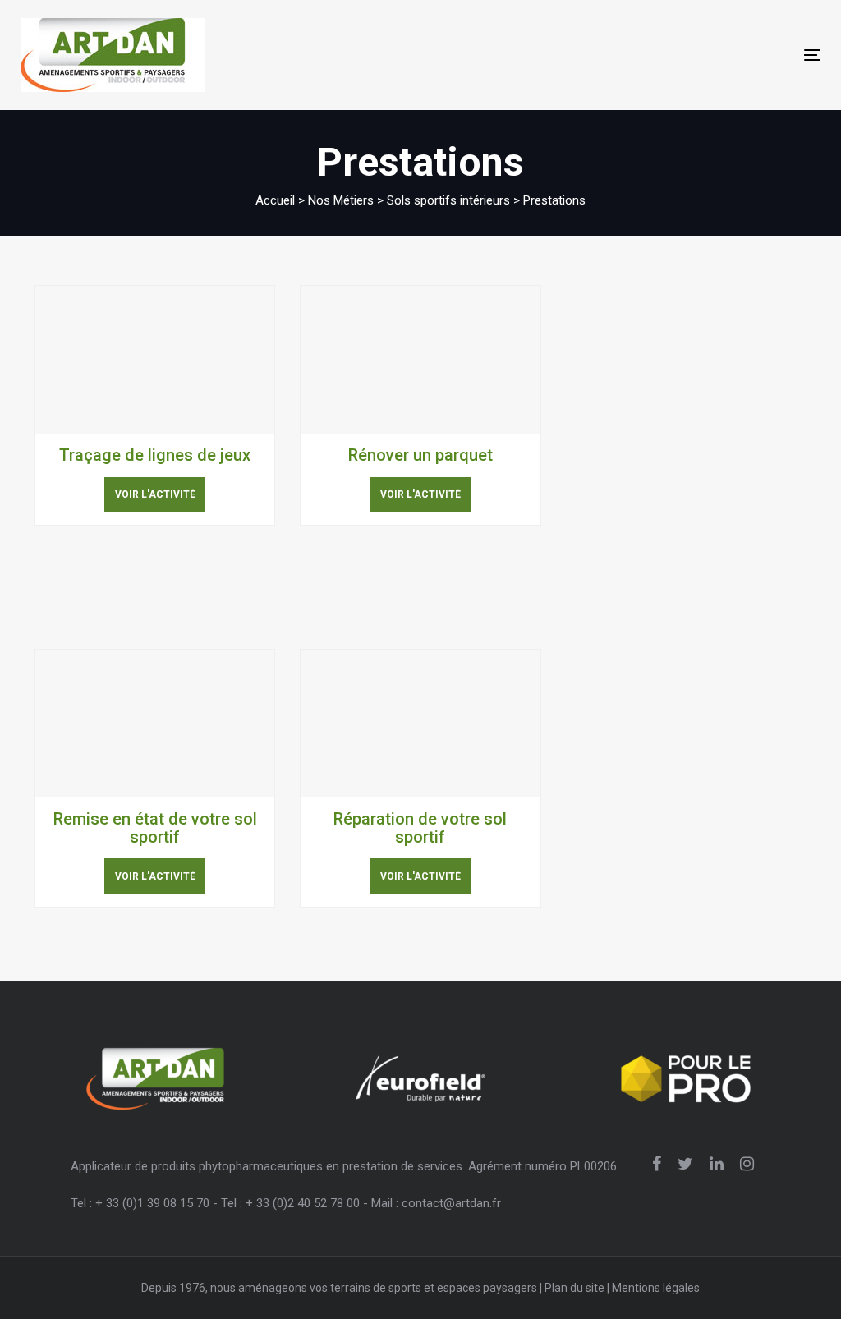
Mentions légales (656, 1287)
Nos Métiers (341, 200)
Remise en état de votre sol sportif (155, 828)
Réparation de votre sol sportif (420, 828)
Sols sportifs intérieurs (448, 200)
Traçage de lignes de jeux (154, 455)
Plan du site (574, 1287)
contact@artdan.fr (451, 1203)
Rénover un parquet (420, 455)
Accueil (275, 200)
